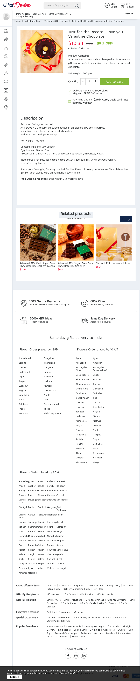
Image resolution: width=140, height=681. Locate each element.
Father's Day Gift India (114, 618)
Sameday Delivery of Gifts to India (101, 627)
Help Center (80, 586)
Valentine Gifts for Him (56, 21)
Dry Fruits (95, 630)
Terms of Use (96, 586)
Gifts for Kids (86, 595)
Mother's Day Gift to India (87, 618)
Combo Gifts (80, 630)
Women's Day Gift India (58, 621)
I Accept (14, 677)
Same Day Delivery (58, 14)
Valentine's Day (32, 21)
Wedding (78, 612)
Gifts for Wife (54, 600)
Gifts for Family (88, 603)
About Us (51, 586)
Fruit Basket (64, 630)
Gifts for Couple (105, 595)
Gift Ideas (98, 589)
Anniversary (65, 612)
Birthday (51, 612)
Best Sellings (39, 14)
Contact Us (65, 586)
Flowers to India (55, 627)
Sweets (121, 630)
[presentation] (123, 219)
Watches (98, 633)
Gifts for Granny (107, 603)
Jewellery (110, 633)
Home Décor (78, 637)
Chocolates (109, 630)
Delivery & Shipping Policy (77, 589)
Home (17, 21)
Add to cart (114, 82)
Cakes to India (73, 627)
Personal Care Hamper (66, 633)
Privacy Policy (113, 586)
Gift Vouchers (62, 637)
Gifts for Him (69, 595)
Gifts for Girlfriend (95, 600)
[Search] (76, 5)
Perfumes (86, 633)
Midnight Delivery (25, 16)
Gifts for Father (69, 603)
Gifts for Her (53, 595)
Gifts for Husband (73, 600)
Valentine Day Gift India (59, 618)
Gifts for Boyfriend (117, 600)
